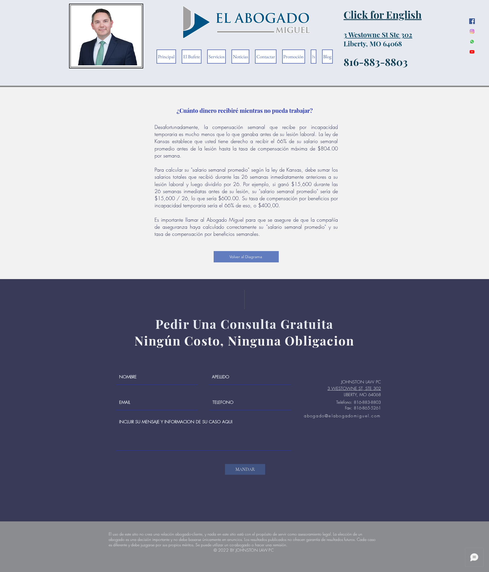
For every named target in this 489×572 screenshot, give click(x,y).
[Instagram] (472, 31)
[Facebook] (472, 21)
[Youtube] (472, 52)
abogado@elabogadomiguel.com (342, 416)
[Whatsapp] (472, 41)
